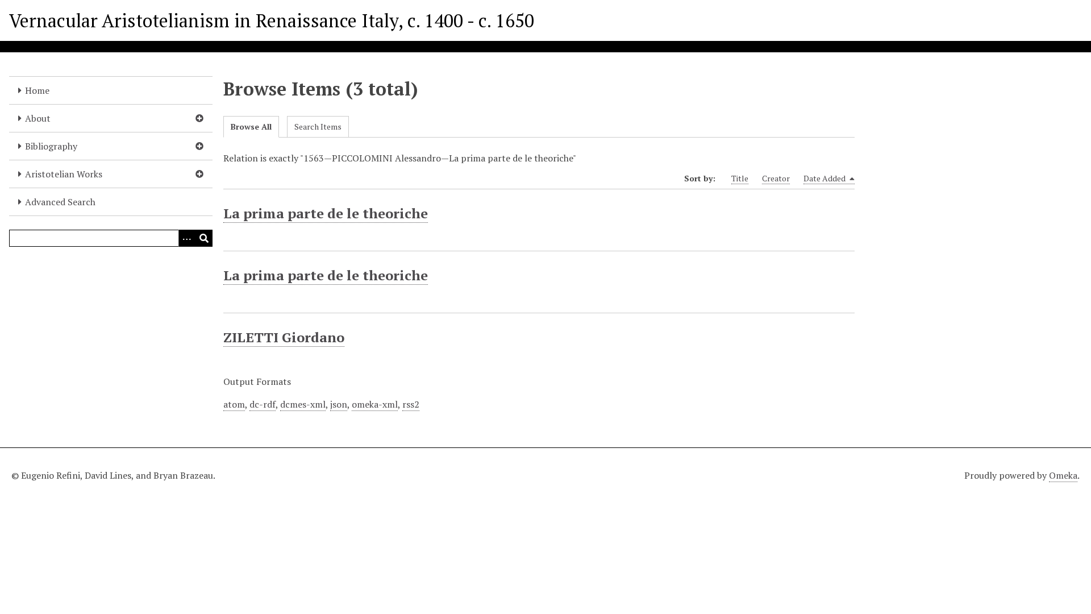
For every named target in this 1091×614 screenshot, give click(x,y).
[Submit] (204, 238)
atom (234, 404)
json (338, 404)
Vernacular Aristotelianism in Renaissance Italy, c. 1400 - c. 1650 (271, 20)
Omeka (1063, 475)
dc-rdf (262, 404)
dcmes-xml (303, 404)
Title (739, 178)
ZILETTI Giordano (283, 337)
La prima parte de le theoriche (325, 213)
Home (37, 90)
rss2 (410, 404)
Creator (776, 178)
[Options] (186, 238)
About (38, 118)
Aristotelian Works (63, 174)
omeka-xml (375, 404)
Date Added (825, 178)
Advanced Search (60, 202)
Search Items (318, 126)
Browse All (251, 126)
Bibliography (51, 146)
